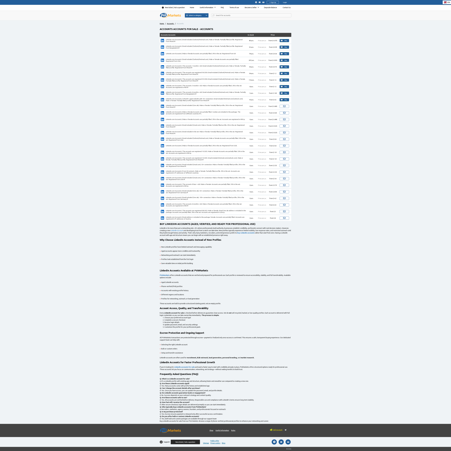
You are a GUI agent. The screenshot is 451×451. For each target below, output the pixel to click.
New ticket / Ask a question (175, 7)
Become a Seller (251, 7)
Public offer (214, 441)
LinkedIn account (177, 230)
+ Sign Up (272, 2)
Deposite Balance (270, 7)
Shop (211, 430)
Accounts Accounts (168, 35)
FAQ (222, 7)
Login (285, 2)
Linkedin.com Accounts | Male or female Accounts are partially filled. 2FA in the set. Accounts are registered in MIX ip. (205, 119)
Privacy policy (215, 443)
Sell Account (277, 430)
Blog (223, 443)
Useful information (206, 7)
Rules (233, 430)
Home (192, 7)
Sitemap (206, 443)
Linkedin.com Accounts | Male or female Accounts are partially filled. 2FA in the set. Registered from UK (201, 53)
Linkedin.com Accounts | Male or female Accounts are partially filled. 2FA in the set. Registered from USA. (201, 145)
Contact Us (287, 7)
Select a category (195, 15)
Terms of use (234, 7)
